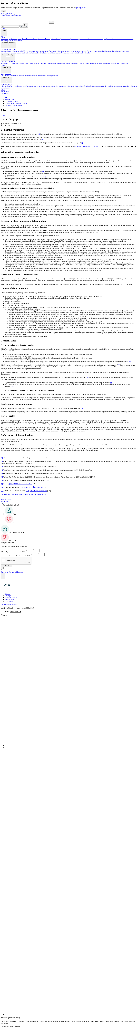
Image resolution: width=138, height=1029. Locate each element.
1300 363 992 (12, 604)
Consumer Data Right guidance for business (54, 63)
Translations (22, 75)
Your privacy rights (7, 39)
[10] (12, 386)
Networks (34, 75)
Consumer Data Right (8, 55)
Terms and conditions (11, 597)
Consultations (5, 75)
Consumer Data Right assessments (117, 63)
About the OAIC (6, 77)
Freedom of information (8, 42)
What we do (5, 86)
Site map (7, 594)
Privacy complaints (19, 39)
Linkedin (21, 572)
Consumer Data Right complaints (29, 63)
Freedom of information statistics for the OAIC (39, 53)
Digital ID (4, 65)
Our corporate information (65, 86)
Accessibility (9, 601)
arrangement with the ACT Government (87, 146)
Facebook (5, 572)
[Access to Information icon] (18, 590)
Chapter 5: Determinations (13, 105)
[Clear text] (21, 26)
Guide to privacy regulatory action (16, 103)
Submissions (14, 75)
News (3, 15)
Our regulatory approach (49, 86)
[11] (81, 408)
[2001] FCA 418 (36, 491)
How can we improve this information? (13, 556)
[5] (45, 177)
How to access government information (36, 51)
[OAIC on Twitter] (65, 744)
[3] (82, 143)
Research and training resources (48, 75)
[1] (38, 134)
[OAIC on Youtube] (6, 745)
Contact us (17, 15)
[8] (87, 377)
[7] (119, 365)
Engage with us (6, 67)
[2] (43, 139)
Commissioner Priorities (82, 86)
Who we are (13, 86)
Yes (14, 514)
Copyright (8, 596)
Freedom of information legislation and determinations (104, 51)
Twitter (13, 572)
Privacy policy (9, 599)
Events (28, 75)
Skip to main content (7, 13)
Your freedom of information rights (12, 51)
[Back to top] (3, 576)
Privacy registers (6, 40)
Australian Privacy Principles (35, 39)
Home (3, 28)
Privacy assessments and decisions (122, 39)
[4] (43, 171)
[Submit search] (25, 25)
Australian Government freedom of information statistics (72, 53)
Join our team (9, 15)
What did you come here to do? (11, 552)
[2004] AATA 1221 (20, 484)
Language (5, 611)
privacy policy (80, 8)
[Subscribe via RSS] (71, 1014)
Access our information (33, 86)
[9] (111, 383)
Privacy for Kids (17, 40)
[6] (130, 361)
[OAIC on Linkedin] (6, 747)
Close (3, 11)
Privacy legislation (106, 39)
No (14, 522)
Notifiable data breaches (92, 39)
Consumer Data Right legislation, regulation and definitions (87, 63)
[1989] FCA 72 (32, 487)
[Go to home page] (6, 98)
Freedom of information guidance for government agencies (68, 51)
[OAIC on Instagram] (71, 881)
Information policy (96, 86)
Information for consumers (9, 63)
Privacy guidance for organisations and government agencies (64, 39)
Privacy (4, 30)
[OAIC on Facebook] (5, 619)
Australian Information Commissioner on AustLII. (25, 494)
